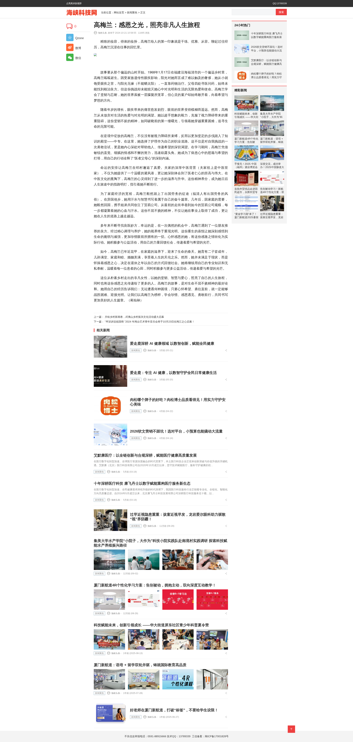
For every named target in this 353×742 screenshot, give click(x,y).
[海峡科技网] (83, 12)
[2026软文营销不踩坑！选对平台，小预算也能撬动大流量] (110, 435)
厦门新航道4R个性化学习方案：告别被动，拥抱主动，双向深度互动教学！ (155, 585)
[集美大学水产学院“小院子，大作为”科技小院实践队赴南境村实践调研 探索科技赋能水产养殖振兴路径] (109, 560)
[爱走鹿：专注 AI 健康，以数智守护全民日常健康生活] (110, 376)
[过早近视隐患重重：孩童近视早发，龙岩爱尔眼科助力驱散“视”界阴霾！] (110, 520)
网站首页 (119, 12)
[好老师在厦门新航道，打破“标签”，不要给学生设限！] (110, 713)
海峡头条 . (103, 33)
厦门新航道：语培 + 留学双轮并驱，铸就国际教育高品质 (140, 665)
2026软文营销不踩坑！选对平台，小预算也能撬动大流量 (176, 431)
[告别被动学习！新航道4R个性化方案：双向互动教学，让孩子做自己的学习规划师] (272, 178)
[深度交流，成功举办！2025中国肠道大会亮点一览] (272, 153)
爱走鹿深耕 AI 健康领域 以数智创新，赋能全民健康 (172, 343)
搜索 (281, 12)
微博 (77, 48)
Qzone (79, 38)
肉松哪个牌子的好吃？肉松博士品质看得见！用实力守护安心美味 (266, 75)
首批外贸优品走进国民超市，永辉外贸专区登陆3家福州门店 (246, 192)
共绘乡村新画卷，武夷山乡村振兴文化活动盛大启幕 (134, 316)
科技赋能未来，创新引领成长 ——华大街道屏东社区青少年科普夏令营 (151, 625)
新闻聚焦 (132, 12)
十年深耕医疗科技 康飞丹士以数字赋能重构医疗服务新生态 (142, 483)
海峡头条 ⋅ (152, 350)
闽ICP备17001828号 (217, 736)
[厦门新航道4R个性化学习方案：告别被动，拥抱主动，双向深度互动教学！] (109, 599)
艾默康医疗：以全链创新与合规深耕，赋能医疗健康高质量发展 (145, 455)
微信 (77, 58)
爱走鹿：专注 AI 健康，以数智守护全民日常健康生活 (173, 373)
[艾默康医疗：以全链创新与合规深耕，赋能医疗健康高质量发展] (241, 62)
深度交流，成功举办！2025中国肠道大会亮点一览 (272, 167)
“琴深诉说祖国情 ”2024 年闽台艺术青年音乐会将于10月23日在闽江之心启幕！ (150, 321)
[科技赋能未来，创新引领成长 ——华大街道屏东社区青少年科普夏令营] (109, 639)
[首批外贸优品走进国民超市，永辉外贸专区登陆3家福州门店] (246, 178)
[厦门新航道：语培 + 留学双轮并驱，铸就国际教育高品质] (109, 679)
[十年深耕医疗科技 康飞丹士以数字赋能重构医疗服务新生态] (241, 35)
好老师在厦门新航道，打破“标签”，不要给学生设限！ (174, 710)
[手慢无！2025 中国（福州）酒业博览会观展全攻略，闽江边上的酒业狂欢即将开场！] (246, 153)
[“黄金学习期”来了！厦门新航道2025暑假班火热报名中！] (246, 203)
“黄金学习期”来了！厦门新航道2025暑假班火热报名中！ (246, 217)
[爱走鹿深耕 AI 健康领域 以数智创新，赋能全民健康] (110, 347)
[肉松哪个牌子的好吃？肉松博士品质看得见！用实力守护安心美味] (110, 405)
